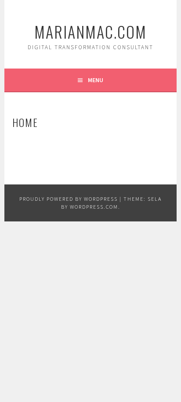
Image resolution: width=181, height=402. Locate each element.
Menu (95, 80)
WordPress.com (94, 206)
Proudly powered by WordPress (68, 199)
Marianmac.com (90, 31)
